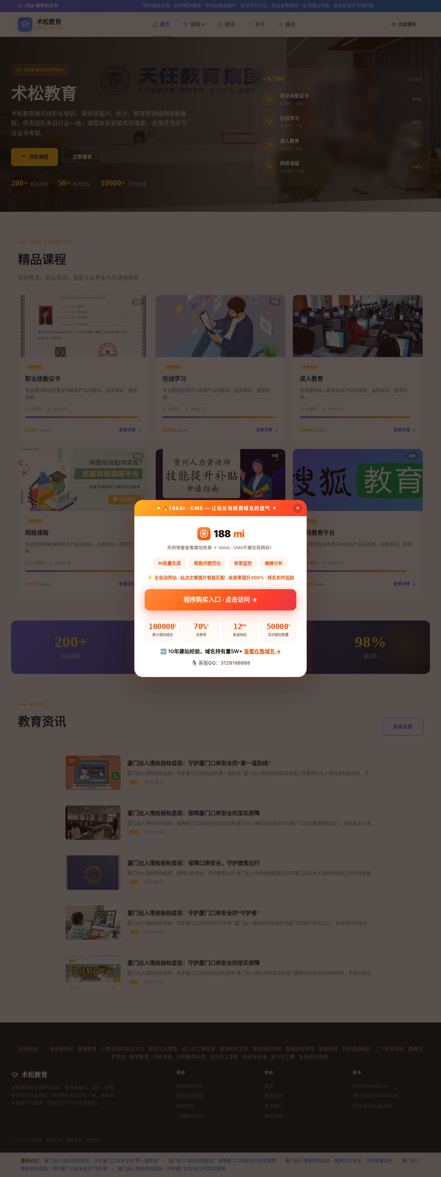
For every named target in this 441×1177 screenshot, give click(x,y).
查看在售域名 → (262, 651)
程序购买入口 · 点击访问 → (220, 600)
